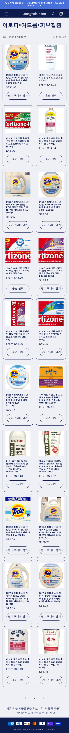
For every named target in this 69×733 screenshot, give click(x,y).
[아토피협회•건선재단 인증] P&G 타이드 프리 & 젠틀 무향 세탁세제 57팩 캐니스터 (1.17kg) (17, 400)
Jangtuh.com (28, 729)
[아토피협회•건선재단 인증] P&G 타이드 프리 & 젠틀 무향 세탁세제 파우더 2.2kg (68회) (18, 531)
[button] (6, 14)
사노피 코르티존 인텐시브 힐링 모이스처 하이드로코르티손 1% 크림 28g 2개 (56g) (51, 272)
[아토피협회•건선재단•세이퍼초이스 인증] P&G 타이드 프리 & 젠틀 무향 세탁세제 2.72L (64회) (18, 598)
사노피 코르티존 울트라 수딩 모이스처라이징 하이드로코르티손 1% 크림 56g (17, 142)
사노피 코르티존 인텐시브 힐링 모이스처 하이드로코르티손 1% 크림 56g (18, 335)
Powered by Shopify (45, 729)
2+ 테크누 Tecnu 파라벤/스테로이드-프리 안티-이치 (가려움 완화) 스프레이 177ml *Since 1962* (17, 466)
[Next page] (43, 698)
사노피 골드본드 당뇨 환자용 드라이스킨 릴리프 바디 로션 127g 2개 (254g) (51, 663)
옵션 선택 (51, 95)
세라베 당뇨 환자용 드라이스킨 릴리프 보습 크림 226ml (51, 77)
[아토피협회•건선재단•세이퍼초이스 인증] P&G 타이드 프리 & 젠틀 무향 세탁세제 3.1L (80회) (17, 207)
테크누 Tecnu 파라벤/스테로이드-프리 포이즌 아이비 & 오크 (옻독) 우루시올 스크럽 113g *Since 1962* (51, 466)
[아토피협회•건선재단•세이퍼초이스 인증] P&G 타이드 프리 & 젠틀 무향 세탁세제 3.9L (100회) (50, 532)
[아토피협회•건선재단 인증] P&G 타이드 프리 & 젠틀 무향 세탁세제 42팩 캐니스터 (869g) (50, 597)
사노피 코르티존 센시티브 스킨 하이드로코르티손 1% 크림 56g (17, 270)
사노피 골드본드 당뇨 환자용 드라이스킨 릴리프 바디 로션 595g (51, 141)
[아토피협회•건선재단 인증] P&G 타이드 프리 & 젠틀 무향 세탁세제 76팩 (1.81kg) (50, 205)
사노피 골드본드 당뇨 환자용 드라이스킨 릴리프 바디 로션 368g (18, 662)
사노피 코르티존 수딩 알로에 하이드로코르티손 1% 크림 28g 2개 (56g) (51, 335)
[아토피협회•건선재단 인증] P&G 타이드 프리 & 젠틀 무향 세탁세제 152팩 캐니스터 (17, 79)
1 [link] (25, 697)
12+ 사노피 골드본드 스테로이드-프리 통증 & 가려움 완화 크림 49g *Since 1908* (51, 398)
